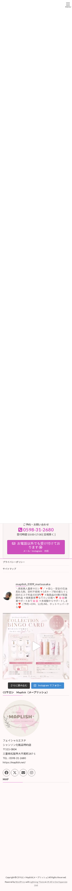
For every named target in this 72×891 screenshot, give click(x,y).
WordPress (20, 882)
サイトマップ (9, 568)
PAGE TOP (66, 860)
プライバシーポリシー (14, 562)
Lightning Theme (37, 882)
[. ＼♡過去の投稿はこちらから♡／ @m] (36, 646)
